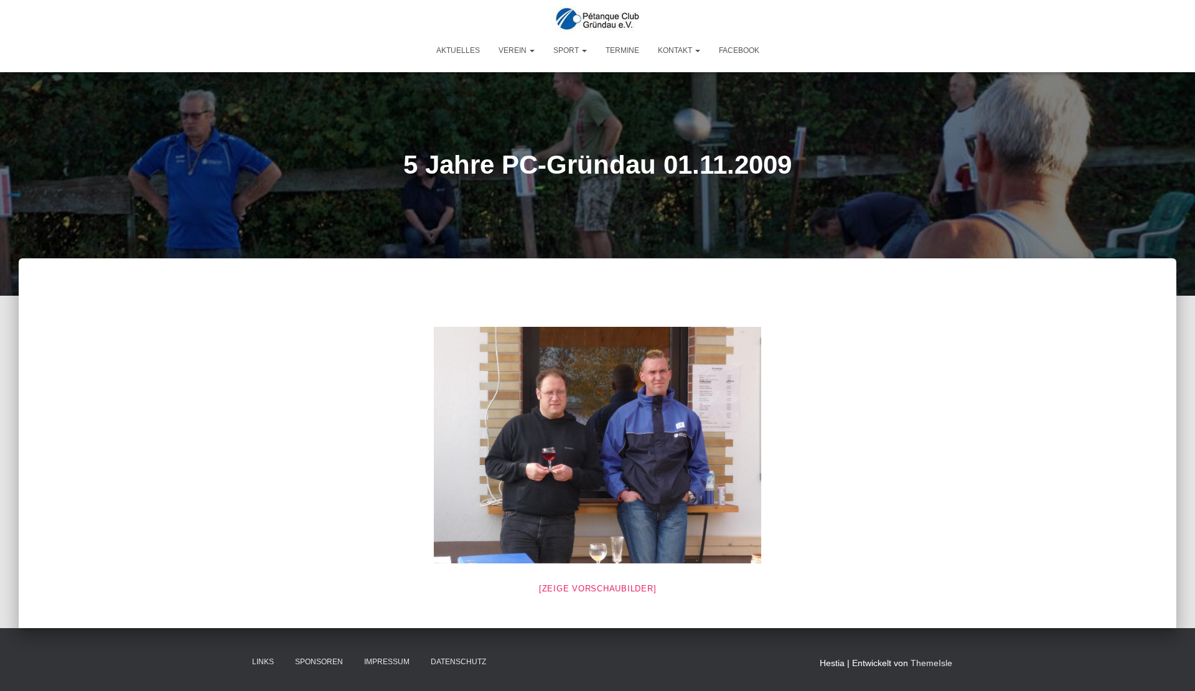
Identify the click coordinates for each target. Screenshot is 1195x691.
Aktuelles (458, 50)
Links (263, 661)
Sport (567, 50)
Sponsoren (319, 661)
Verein (513, 50)
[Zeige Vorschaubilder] (598, 588)
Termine (622, 50)
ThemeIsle (931, 663)
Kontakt (676, 50)
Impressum (387, 661)
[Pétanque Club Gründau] (597, 20)
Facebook (739, 50)
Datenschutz (458, 661)
